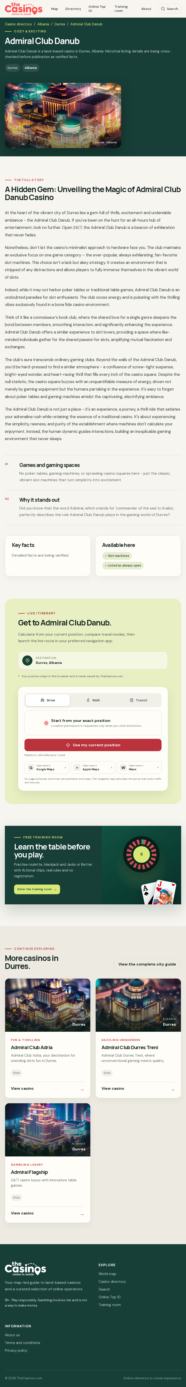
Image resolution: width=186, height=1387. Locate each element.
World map (107, 1273)
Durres (59, 24)
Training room (121, 9)
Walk (96, 700)
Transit (141, 700)
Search (172, 9)
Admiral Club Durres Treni (129, 1047)
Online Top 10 (97, 9)
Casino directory (18, 24)
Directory (73, 9)
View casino (48, 1089)
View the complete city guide (147, 964)
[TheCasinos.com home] (23, 8)
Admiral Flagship (29, 1172)
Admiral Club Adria (31, 1047)
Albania (43, 24)
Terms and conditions (22, 1342)
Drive (51, 700)
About (146, 9)
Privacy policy (16, 1350)
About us (12, 1335)
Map (54, 9)
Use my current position (96, 745)
